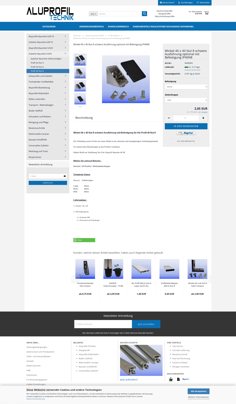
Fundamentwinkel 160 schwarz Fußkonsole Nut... (85, 285)
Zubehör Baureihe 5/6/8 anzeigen (46, 58)
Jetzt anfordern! (129, 379)
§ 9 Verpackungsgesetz (36, 379)
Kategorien (48, 26)
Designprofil (84, 350)
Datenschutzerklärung (35, 399)
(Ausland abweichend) (192, 70)
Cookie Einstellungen (36, 384)
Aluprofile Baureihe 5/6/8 (41, 48)
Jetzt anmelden (146, 324)
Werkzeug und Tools (38, 151)
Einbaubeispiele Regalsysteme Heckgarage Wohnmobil (163, 26)
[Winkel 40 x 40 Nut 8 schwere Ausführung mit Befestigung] (126, 79)
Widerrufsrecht (33, 365)
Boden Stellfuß (35, 110)
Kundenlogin (186, 2)
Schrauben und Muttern (40, 116)
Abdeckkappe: (171, 94)
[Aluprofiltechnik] (55, 13)
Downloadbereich (118, 26)
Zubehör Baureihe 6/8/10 (41, 42)
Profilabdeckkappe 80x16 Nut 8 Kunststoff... (169, 285)
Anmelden (48, 183)
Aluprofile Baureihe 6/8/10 (41, 36)
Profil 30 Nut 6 (37, 67)
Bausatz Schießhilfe (38, 139)
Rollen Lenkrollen (37, 99)
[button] (84, 240)
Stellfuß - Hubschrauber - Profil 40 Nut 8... (113, 285)
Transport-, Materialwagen (41, 105)
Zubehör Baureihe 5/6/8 (40, 53)
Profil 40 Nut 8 (37, 71)
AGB (28, 370)
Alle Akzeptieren (198, 391)
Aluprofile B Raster (87, 346)
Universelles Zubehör (39, 145)
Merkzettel (204, 2)
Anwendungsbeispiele (91, 26)
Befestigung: (170, 81)
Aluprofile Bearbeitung (39, 87)
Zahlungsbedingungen (36, 347)
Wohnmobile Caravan (39, 133)
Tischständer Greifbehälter (41, 81)
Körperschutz (35, 157)
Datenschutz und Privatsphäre (40, 351)
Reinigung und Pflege (38, 122)
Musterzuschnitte (37, 128)
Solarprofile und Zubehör (40, 76)
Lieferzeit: (169, 67)
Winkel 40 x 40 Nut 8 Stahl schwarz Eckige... (197, 285)
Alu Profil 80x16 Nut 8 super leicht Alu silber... (141, 285)
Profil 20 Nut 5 (37, 62)
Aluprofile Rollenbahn (39, 93)
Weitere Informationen (198, 397)
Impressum (31, 375)
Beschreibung (84, 118)
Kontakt (29, 361)
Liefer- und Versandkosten (38, 356)
